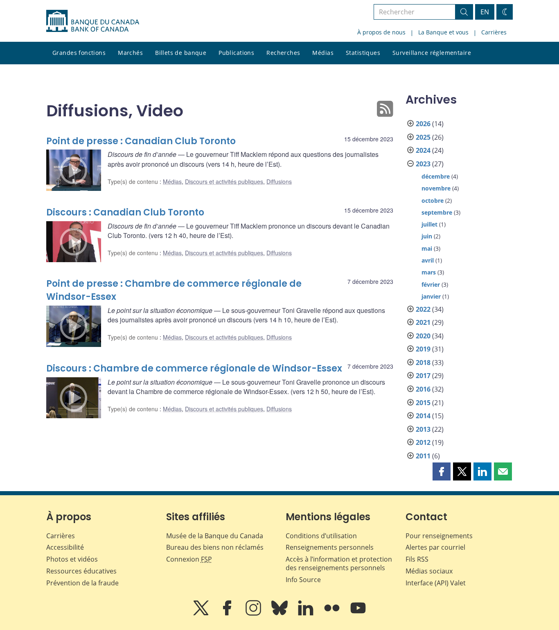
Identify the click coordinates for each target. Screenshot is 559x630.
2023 (423, 163)
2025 (423, 137)
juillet (429, 224)
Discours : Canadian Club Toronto (125, 212)
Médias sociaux (429, 571)
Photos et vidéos (72, 559)
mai (427, 248)
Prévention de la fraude (82, 582)
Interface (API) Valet (436, 582)
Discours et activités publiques (224, 181)
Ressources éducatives (81, 571)
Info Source (303, 579)
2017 (423, 375)
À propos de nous (381, 32)
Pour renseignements (439, 535)
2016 (423, 389)
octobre (433, 200)
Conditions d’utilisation (321, 535)
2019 (423, 349)
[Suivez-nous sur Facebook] (228, 613)
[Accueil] (92, 21)
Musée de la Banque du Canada (214, 535)
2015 (423, 402)
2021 (423, 322)
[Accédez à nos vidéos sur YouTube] (358, 613)
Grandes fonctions (79, 53)
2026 (423, 123)
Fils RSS (417, 559)
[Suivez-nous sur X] (202, 613)
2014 (423, 415)
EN (484, 11)
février (431, 284)
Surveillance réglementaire (431, 53)
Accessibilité (65, 547)
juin (427, 236)
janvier (431, 296)
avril (428, 260)
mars (429, 272)
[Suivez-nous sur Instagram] (254, 613)
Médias (323, 53)
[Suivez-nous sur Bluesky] (280, 613)
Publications (236, 53)
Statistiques (363, 53)
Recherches (283, 53)
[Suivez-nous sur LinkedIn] (306, 613)
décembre (436, 176)
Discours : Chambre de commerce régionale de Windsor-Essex (194, 368)
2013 (423, 429)
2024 (423, 150)
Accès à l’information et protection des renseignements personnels (339, 563)
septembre (437, 212)
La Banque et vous (443, 32)
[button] (442, 471)
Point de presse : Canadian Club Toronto (141, 141)
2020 (423, 335)
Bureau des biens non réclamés (215, 547)
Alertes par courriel (435, 547)
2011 (423, 455)
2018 (423, 362)
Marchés (130, 53)
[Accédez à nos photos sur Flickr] (333, 613)
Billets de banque (180, 53)
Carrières (494, 32)
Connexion (189, 559)
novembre (436, 188)
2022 (423, 309)
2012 (423, 442)
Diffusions (279, 181)
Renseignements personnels (330, 547)
